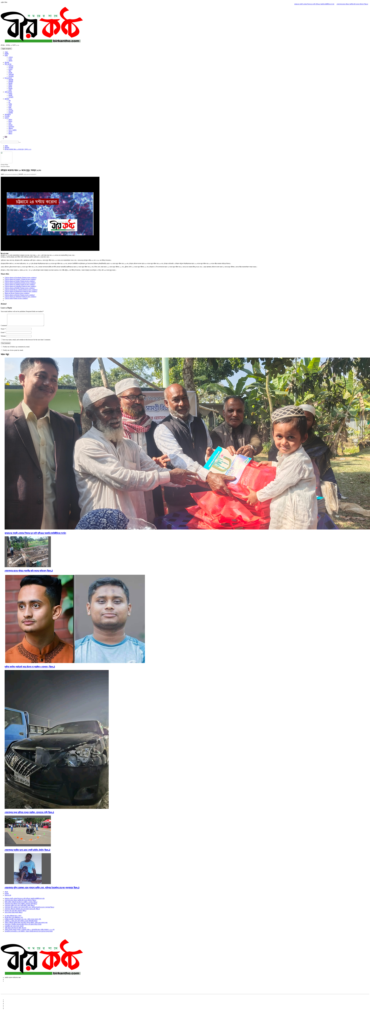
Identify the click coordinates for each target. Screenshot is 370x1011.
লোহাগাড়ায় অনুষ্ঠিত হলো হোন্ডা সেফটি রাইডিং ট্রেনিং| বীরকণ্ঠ (27, 850)
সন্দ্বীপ (10, 90)
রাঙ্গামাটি (10, 95)
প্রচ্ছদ (6, 52)
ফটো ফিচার (11, 126)
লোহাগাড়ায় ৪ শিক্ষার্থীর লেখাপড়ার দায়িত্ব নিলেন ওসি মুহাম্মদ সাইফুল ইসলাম (23, 924)
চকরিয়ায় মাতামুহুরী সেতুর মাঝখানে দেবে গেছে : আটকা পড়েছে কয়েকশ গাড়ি (23, 919)
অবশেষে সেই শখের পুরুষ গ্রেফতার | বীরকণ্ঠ (15, 910)
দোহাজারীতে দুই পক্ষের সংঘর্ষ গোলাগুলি (14, 926)
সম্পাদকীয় (7, 116)
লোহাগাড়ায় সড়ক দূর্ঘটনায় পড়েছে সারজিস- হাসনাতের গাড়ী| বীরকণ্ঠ (304, 4)
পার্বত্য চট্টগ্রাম (8, 92)
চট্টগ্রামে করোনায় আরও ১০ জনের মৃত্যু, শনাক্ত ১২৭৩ (18, 149)
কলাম (9, 123)
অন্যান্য (7, 118)
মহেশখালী (10, 111)
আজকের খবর (8, 895)
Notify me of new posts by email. (13, 350)
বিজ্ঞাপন (10, 133)
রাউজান (10, 85)
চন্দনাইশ (10, 69)
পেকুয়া (10, 106)
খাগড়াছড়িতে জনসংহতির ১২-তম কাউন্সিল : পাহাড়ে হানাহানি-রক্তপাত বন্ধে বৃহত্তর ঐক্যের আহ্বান (29, 931)
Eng (6, 137)
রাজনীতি (7, 54)
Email (3, 332)
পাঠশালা (10, 132)
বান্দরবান (10, 93)
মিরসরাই (10, 83)
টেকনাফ (10, 109)
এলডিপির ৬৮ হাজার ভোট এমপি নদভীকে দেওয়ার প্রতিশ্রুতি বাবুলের (21, 921)
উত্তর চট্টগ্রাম (8, 78)
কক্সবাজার (7, 99)
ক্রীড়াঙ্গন (10, 128)
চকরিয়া (10, 104)
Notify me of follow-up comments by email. (16, 347)
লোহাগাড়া (10, 66)
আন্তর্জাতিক (8, 114)
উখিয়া (9, 107)
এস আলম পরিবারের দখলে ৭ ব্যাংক (13, 915)
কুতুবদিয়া (10, 113)
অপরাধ (10, 59)
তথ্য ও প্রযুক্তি (12, 130)
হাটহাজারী (10, 80)
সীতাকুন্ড (10, 88)
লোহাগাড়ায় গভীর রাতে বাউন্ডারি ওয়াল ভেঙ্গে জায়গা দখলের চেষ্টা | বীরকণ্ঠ (22, 909)
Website (3, 336)
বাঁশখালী (10, 73)
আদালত (10, 60)
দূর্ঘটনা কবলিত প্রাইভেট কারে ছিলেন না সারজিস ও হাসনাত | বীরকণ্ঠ (270, 4)
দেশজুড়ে (10, 57)
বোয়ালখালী (11, 74)
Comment (4, 325)
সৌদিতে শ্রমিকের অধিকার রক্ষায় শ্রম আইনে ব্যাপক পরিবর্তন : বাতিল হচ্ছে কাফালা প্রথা (26, 922)
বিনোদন (10, 121)
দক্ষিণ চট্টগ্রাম (8, 64)
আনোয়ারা (10, 67)
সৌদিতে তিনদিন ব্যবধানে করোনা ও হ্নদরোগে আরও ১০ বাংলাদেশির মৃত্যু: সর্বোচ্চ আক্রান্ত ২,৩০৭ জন (29, 929)
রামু (9, 102)
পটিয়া (9, 71)
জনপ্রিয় (7, 893)
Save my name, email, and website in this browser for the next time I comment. (27, 340)
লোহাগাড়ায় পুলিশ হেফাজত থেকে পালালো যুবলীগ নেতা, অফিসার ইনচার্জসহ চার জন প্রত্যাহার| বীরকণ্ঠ (42, 887)
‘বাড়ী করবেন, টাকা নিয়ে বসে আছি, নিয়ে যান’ (15, 928)
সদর (9, 100)
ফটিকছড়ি (10, 81)
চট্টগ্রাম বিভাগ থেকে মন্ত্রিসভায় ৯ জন (14, 917)
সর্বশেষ (6, 892)
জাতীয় (6, 55)
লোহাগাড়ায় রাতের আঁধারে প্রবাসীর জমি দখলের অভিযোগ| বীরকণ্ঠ (235, 4)
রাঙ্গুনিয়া (10, 87)
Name (3, 329)
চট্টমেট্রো (7, 62)
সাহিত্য (10, 119)
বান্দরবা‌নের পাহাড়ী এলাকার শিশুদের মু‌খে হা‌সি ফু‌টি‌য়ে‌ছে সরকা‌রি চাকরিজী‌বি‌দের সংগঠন (198, 4)
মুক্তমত (10, 125)
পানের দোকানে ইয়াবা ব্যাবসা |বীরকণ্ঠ (13, 912)
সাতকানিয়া (10, 76)
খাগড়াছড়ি (10, 97)
